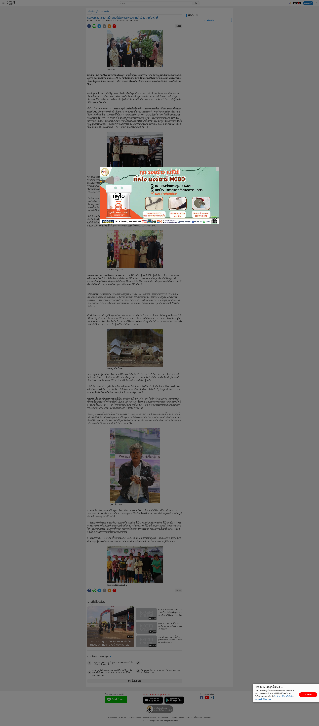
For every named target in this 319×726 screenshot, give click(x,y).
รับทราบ (308, 694)
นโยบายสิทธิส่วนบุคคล (263, 699)
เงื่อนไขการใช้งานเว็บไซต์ (283, 696)
